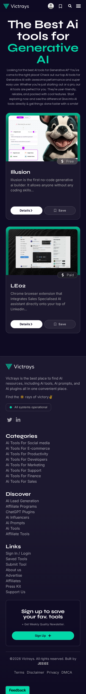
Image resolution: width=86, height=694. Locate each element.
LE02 (18, 286)
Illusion (20, 172)
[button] (70, 6)
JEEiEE (43, 663)
